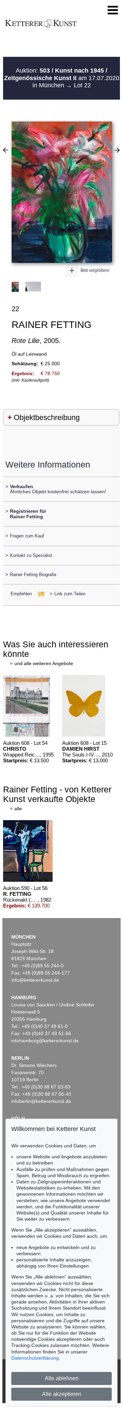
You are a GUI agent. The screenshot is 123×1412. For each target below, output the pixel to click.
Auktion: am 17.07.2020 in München (61, 78)
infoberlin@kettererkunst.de (41, 1101)
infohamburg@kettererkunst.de (45, 1040)
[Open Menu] (112, 10)
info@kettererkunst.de (35, 980)
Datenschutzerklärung (35, 1358)
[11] (117, 150)
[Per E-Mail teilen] (39, 593)
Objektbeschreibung (47, 417)
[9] (5, 150)
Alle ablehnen (62, 1378)
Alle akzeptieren (61, 1394)
